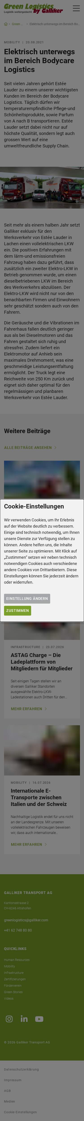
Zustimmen (17, 611)
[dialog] (42, 560)
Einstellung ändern (27, 599)
